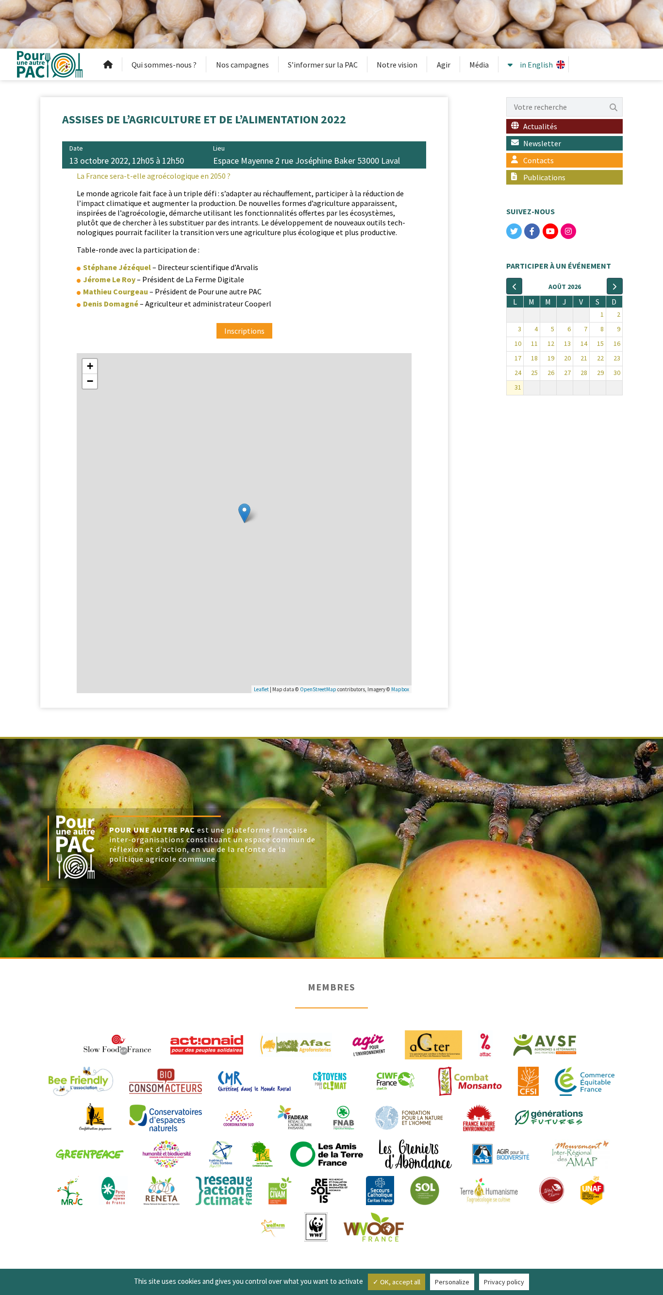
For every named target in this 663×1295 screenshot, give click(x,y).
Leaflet (261, 689)
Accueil (108, 64)
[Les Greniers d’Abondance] (415, 1153)
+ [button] (90, 366)
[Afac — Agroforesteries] (295, 1044)
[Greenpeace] (89, 1153)
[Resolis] (328, 1189)
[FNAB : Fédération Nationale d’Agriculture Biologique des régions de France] (344, 1117)
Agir (443, 64)
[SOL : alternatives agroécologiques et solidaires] (424, 1189)
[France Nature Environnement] (479, 1117)
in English (536, 64)
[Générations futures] (549, 1117)
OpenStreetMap (318, 689)
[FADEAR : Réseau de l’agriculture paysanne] (295, 1117)
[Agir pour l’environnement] (368, 1044)
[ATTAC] (485, 1044)
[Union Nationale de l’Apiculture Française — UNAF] (593, 1189)
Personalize (452, 1282)
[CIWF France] (395, 1080)
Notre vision (397, 64)
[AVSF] (545, 1044)
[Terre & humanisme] (488, 1189)
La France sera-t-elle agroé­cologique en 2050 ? (154, 176)
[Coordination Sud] (238, 1117)
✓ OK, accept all (396, 1282)
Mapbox (400, 689)
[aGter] (433, 1044)
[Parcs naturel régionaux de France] (113, 1189)
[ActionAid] (206, 1044)
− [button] (90, 381)
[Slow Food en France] (118, 1044)
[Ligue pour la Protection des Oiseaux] (501, 1153)
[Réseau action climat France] (224, 1189)
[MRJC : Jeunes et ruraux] (70, 1189)
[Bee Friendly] (81, 1080)
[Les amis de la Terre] (326, 1153)
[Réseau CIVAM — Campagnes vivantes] (280, 1189)
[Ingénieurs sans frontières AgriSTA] (220, 1153)
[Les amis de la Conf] (261, 1153)
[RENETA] (161, 1189)
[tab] (244, 176)
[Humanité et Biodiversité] (167, 1153)
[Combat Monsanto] (470, 1080)
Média (479, 64)
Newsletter (542, 143)
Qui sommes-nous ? (164, 64)
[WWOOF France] (374, 1226)
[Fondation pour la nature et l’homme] (409, 1117)
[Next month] (615, 286)
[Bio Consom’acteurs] (165, 1080)
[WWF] (315, 1226)
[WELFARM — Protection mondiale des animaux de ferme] (273, 1226)
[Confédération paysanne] (95, 1117)
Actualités (540, 126)
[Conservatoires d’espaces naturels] (165, 1117)
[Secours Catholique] (380, 1189)
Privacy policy (504, 1282)
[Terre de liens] (551, 1189)
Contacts (538, 160)
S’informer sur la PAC (323, 64)
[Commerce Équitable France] (584, 1080)
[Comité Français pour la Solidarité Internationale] (528, 1080)
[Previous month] (514, 286)
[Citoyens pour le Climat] (329, 1080)
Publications (544, 177)
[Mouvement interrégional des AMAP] (580, 1153)
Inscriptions (244, 331)
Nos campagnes (242, 64)
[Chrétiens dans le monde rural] (254, 1080)
